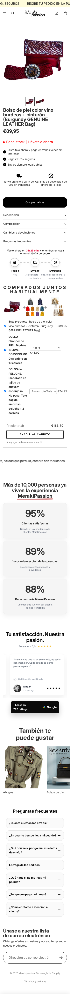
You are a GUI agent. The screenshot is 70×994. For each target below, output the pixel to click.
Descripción (11, 215)
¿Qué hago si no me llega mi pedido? (27, 879)
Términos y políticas (35, 981)
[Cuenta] (56, 13)
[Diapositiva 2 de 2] (40, 101)
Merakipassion (27, 973)
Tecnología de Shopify (48, 973)
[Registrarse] (61, 957)
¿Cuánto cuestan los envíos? (28, 823)
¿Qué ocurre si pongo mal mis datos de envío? (33, 850)
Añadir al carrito (34, 434)
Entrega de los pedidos (24, 865)
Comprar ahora (35, 202)
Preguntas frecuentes (17, 241)
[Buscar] (13, 13)
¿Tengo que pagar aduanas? (27, 894)
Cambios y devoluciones (19, 232)
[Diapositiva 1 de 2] (30, 101)
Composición (11, 223)
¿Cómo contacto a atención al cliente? (28, 909)
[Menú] (4, 13)
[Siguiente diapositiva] (62, 770)
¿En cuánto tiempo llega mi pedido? (32, 835)
